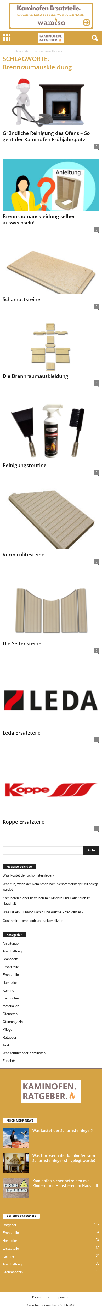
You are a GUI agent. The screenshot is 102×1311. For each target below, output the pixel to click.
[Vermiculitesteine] (51, 517)
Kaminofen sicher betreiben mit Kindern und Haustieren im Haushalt (47, 900)
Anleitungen (11, 943)
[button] (94, 38)
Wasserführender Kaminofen (24, 1053)
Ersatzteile (11, 967)
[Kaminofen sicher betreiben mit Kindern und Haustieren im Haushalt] (16, 1188)
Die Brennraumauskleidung (35, 376)
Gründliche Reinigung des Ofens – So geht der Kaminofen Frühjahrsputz (46, 136)
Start (6, 51)
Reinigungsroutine (25, 465)
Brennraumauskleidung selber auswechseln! (39, 219)
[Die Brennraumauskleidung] (51, 345)
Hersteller (10, 983)
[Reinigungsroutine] (51, 428)
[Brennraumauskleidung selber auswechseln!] (51, 185)
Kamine (8, 990)
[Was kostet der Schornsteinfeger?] (16, 1138)
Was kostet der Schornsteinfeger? (28, 875)
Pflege (7, 1030)
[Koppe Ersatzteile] (51, 785)
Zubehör (9, 1061)
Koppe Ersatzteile (23, 821)
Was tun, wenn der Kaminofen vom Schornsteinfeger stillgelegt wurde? (50, 886)
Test (6, 1045)
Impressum (62, 1297)
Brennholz (10, 959)
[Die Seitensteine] (51, 607)
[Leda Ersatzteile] (51, 696)
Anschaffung (12, 951)
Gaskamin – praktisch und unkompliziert (33, 921)
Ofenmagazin (13, 1022)
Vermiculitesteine (23, 554)
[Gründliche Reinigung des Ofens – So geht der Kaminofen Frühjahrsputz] (51, 102)
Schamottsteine (21, 299)
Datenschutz (40, 1297)
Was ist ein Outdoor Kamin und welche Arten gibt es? (43, 912)
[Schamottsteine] (51, 268)
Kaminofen (11, 998)
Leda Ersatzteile (22, 732)
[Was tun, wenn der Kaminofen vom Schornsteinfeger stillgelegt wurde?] (16, 1163)
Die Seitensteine (22, 643)
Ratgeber (9, 1037)
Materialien (11, 1006)
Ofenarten (10, 1014)
